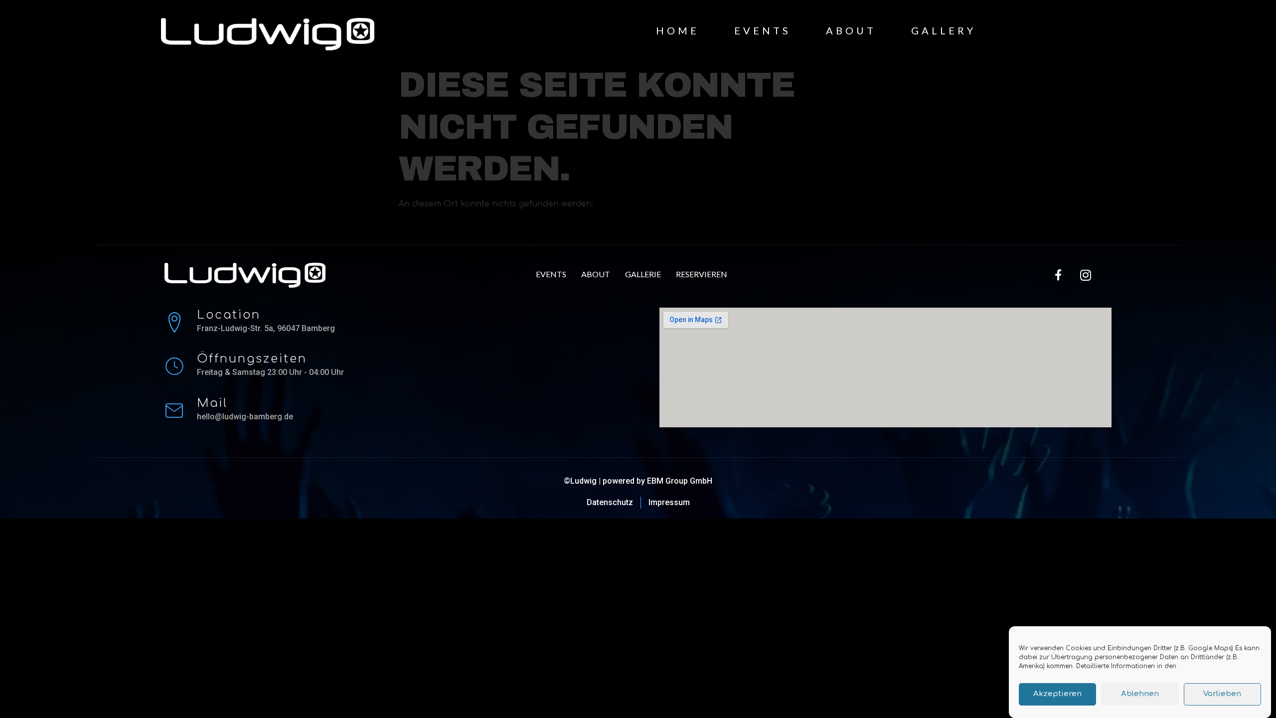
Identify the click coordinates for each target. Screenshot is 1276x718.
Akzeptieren (1057, 694)
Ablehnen (1140, 694)
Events (762, 30)
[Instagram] (1085, 275)
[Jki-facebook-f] (1058, 275)
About (851, 30)
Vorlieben (1222, 694)
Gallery (943, 30)
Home (677, 30)
